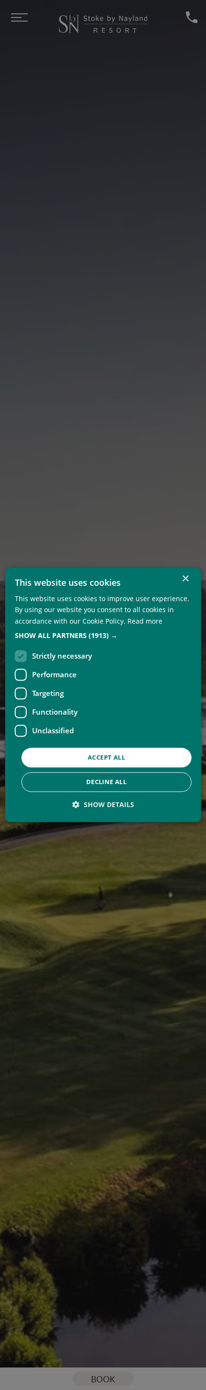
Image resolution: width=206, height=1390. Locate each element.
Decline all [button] (106, 782)
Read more (144, 621)
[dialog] (103, 695)
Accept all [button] (106, 757)
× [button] (185, 578)
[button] (103, 635)
